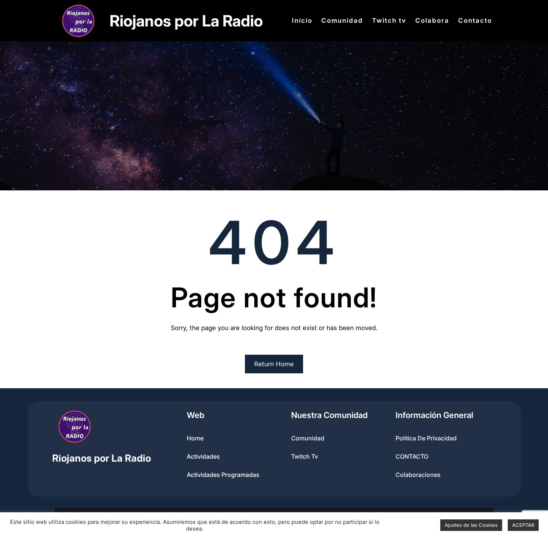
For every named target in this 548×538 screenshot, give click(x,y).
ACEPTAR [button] (523, 525)
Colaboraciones (418, 474)
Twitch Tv (304, 456)
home (195, 438)
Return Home (274, 364)
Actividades (203, 456)
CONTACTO (412, 456)
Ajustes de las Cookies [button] (471, 525)
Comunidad (307, 438)
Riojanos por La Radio (186, 20)
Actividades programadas (223, 474)
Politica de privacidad (426, 438)
